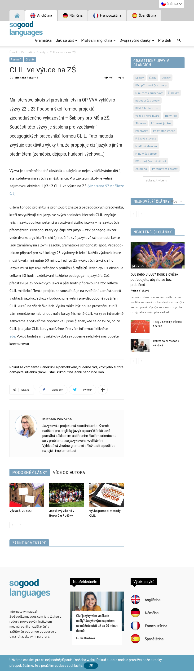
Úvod (13, 52)
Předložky (141, 131)
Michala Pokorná (26, 77)
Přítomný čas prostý (165, 169)
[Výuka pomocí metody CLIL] (106, 495)
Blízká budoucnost (147, 108)
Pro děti (164, 40)
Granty (40, 52)
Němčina (76, 15)
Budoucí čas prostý (147, 100)
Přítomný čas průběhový (150, 161)
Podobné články (29, 472)
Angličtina (44, 15)
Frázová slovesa (145, 138)
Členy (152, 77)
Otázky (166, 77)
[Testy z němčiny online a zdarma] (140, 326)
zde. (12, 336)
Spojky (139, 77)
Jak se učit (65, 40)
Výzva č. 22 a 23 (20, 511)
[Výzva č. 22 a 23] (26, 495)
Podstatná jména (164, 131)
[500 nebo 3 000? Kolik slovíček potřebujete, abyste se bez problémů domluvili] (158, 255)
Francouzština (110, 15)
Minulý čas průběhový (149, 93)
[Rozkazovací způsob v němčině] (140, 345)
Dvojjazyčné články (135, 40)
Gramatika (43, 40)
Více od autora (69, 472)
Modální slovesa (146, 146)
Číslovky (173, 93)
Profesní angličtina (96, 40)
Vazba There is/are (147, 115)
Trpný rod (171, 115)
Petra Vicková (140, 290)
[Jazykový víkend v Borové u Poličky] (66, 495)
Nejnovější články (151, 201)
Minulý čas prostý (146, 153)
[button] (179, 40)
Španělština (147, 15)
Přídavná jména (161, 123)
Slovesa (140, 123)
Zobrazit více (155, 180)
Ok (91, 665)
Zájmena (141, 169)
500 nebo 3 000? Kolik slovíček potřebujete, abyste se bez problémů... (154, 279)
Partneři (26, 52)
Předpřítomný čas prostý (151, 85)
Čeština (172, 4)
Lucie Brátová (85, 638)
